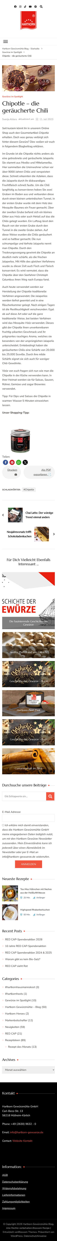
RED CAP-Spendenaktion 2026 (23, 939)
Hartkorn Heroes (15, 1013)
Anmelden (28, 864)
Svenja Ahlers (9, 119)
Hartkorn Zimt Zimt (28, 710)
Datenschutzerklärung (15, 1182)
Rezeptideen (12, 1040)
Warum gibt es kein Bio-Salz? (22, 959)
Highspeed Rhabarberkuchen (35, 909)
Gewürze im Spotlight (12, 97)
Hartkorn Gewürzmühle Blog (38, 1224)
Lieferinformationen (13, 1195)
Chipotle (29, 489)
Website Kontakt (22, 1141)
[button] (5, 462)
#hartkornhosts (14, 994)
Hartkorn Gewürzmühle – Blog (23, 1007)
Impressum (8, 1208)
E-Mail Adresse (11, 812)
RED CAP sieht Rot (16, 966)
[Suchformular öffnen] (41, 6)
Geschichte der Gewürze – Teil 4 (29, 681)
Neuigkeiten (12, 1027)
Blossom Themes (27, 1232)
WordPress (17, 1236)
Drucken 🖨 (12, 472)
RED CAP (10, 1033)
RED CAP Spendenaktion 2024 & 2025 (28, 952)
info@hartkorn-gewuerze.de (26, 1132)
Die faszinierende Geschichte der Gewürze (28, 623)
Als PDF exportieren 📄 (42, 472)
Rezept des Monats (19, 1047)
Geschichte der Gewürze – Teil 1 (28, 739)
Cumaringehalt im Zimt (28, 768)
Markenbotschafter (16, 1020)
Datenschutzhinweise (35, 1236)
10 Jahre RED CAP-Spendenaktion (25, 946)
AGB (5, 1175)
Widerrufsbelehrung (14, 1188)
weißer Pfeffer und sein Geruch (28, 652)
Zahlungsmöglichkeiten (16, 1201)
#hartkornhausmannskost (20, 987)
